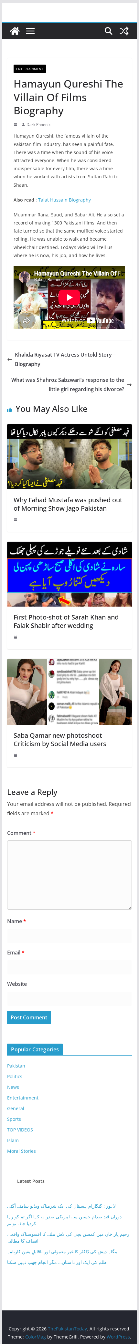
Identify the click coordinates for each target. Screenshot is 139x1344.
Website (17, 983)
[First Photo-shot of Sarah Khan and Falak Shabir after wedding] (69, 546)
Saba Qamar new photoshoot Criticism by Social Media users (60, 739)
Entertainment (29, 69)
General (15, 1108)
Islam (13, 1140)
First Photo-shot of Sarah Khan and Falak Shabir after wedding (66, 621)
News (13, 1087)
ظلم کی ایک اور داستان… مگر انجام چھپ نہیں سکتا (57, 1262)
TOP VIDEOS (20, 1130)
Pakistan (16, 1066)
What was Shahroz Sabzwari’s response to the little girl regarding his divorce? (67, 384)
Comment (21, 833)
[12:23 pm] (16, 637)
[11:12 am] (16, 755)
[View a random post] (124, 31)
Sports (14, 1119)
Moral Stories (21, 1151)
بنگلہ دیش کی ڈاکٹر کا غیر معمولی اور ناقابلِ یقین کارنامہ (62, 1251)
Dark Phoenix (38, 124)
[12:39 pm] (16, 520)
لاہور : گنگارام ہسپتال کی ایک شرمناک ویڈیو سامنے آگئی (61, 1206)
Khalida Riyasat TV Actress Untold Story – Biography (65, 359)
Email (16, 952)
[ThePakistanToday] (15, 31)
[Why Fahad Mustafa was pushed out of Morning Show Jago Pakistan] (69, 428)
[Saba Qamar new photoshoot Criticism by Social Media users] (69, 663)
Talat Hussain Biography (64, 200)
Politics (14, 1076)
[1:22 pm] (16, 125)
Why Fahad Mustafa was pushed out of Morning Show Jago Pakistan (68, 504)
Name (16, 921)
